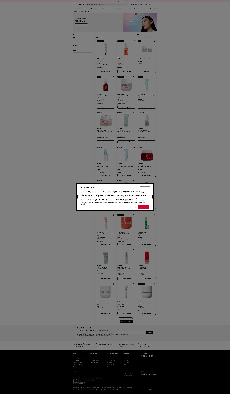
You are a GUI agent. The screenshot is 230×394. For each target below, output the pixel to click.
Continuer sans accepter (145, 186)
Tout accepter (143, 206)
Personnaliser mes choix (130, 206)
